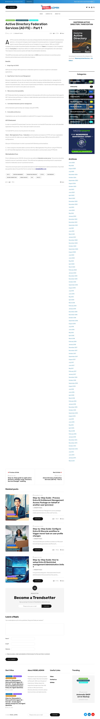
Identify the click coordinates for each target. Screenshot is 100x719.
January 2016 (72, 404)
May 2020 (71, 261)
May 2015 (71, 425)
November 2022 (73, 204)
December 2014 (73, 440)
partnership (50, 174)
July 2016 (71, 389)
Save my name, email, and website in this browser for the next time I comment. (28, 654)
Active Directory (10, 20)
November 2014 (73, 443)
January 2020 (72, 273)
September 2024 (73, 180)
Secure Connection (12, 177)
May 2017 (71, 368)
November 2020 (73, 243)
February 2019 (72, 305)
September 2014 (73, 449)
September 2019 (73, 284)
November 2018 (73, 314)
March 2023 (72, 198)
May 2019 (71, 296)
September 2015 (73, 413)
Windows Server (33, 20)
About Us (57, 14)
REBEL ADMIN (14, 714)
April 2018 (71, 335)
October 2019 (72, 282)
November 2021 (73, 222)
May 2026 (71, 165)
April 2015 (71, 428)
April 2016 (71, 395)
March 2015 (72, 431)
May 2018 (71, 332)
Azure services (11, 545)
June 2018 (71, 329)
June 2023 (72, 192)
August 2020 (72, 252)
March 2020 (72, 267)
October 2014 (72, 446)
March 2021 (72, 234)
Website (7, 649)
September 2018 (73, 320)
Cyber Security (11, 514)
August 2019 (72, 287)
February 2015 (72, 434)
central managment (18, 174)
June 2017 (71, 365)
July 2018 (71, 326)
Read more (38, 518)
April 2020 (71, 264)
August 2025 (72, 168)
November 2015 (73, 407)
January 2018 (72, 344)
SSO (32, 177)
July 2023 (71, 189)
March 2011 (72, 460)
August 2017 (72, 359)
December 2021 (73, 219)
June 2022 (72, 210)
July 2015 (71, 419)
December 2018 (73, 311)
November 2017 (73, 350)
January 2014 (72, 457)
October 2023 (72, 186)
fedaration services (32, 174)
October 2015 (72, 410)
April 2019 (71, 299)
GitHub (52, 682)
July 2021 (71, 228)
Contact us (49, 14)
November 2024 (73, 174)
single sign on (23, 177)
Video (41, 14)
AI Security (9, 676)
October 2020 (72, 246)
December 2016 (73, 377)
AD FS (8, 174)
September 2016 (73, 383)
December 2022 (73, 201)
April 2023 (71, 195)
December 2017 (73, 347)
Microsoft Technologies (22, 20)
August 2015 (72, 416)
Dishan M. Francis (19, 33)
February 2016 (72, 401)
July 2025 (71, 171)
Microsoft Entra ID (12, 516)
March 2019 (72, 302)
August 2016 (72, 386)
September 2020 (73, 249)
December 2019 (73, 276)
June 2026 (72, 162)
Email (7, 643)
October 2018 (72, 317)
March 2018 (72, 338)
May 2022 (71, 213)
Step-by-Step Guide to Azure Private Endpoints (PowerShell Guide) (49, 1)
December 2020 (73, 240)
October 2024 (72, 177)
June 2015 (71, 422)
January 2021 (72, 237)
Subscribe (12, 7)
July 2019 (71, 290)
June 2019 (71, 293)
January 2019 (72, 308)
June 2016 (71, 392)
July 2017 (71, 362)
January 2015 (72, 437)
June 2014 (71, 454)
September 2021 (73, 225)
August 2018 (72, 323)
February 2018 (72, 341)
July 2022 (71, 207)
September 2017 (73, 356)
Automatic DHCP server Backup (83, 695)
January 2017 (72, 374)
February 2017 (72, 371)
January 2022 (72, 216)
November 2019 (73, 279)
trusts (38, 177)
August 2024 (72, 183)
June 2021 (71, 231)
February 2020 (73, 270)
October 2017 (72, 353)
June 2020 (72, 258)
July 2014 (71, 451)
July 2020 (71, 255)
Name (7, 638)
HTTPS (42, 174)
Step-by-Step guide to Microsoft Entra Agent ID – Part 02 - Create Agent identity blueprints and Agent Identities (15, 701)
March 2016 (72, 398)
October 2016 (72, 380)
